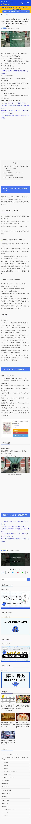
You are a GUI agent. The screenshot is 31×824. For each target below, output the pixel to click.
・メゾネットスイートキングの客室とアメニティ (14, 103)
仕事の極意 (6, 780)
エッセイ (6, 812)
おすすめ (5, 803)
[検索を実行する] (28, 579)
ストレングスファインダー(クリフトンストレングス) (15, 758)
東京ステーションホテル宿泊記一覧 (13, 177)
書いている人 (6, 806)
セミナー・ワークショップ (9, 777)
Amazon (16, 430)
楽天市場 (16, 433)
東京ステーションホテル (14, 550)
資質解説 (6, 768)
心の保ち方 (6, 787)
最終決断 (8, 170)
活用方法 (6, 765)
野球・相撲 (6, 800)
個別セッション (7, 774)
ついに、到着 (9, 175)
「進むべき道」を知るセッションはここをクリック (16, 11)
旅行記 (4, 28)
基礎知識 (6, 762)
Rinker (18, 425)
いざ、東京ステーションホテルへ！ (13, 173)
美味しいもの (6, 793)
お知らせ (6, 815)
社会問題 (5, 783)
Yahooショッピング (19, 435)
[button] (3, 572)
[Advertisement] (15, 139)
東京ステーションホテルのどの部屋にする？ (16, 166)
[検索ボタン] (22, 3)
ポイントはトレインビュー (12, 168)
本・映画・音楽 (7, 790)
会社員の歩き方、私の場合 (9, 809)
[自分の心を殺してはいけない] (7, 3)
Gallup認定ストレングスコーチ (10, 771)
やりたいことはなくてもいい (10, 754)
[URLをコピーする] (28, 572)
